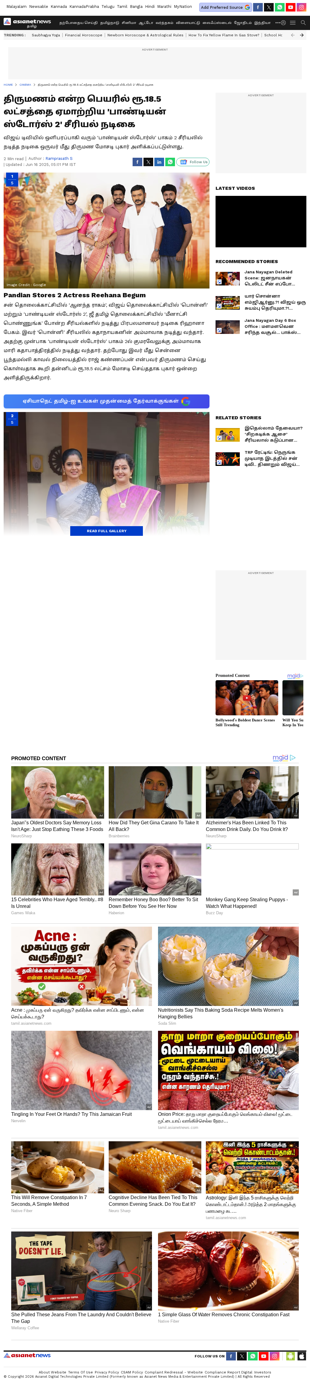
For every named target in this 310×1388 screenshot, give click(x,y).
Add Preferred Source (222, 7)
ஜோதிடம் (243, 23)
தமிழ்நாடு (109, 23)
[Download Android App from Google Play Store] (290, 1356)
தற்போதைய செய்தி (78, 23)
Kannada (59, 6)
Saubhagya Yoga (46, 35)
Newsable (38, 6)
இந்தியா (262, 23)
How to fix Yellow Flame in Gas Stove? (224, 35)
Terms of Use (80, 1372)
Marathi (164, 6)
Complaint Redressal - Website (174, 1372)
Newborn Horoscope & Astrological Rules (145, 35)
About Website (52, 1372)
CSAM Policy (132, 1372)
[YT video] (290, 7)
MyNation (183, 6)
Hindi (150, 6)
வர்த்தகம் (164, 23)
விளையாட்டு (188, 23)
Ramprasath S (59, 158)
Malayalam (16, 6)
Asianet (27, 1355)
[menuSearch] (303, 22)
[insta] (301, 7)
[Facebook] (258, 7)
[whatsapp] (280, 7)
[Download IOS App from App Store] (301, 1356)
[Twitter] (269, 7)
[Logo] (29, 23)
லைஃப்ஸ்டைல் (217, 23)
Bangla (136, 6)
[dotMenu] (278, 22)
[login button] (285, 23)
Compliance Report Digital (228, 1372)
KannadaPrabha (84, 6)
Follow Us (199, 162)
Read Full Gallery (107, 531)
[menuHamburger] (293, 23)
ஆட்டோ (146, 23)
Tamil (122, 6)
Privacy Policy (107, 1372)
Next (301, 35)
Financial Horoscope (83, 35)
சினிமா (129, 23)
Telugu (107, 6)
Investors (262, 1372)
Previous (292, 35)
